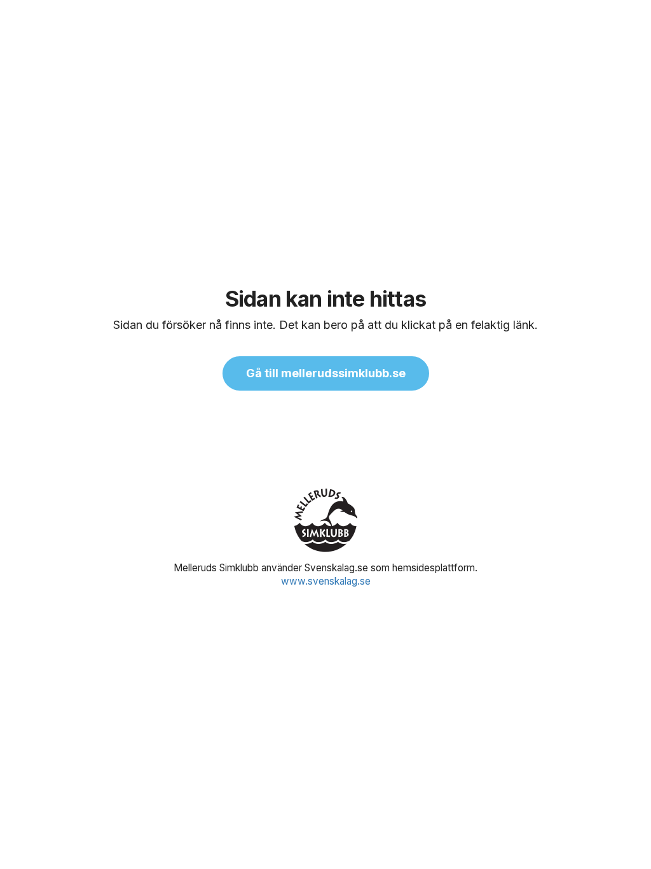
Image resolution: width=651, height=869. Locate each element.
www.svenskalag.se (326, 581)
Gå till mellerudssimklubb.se (326, 373)
